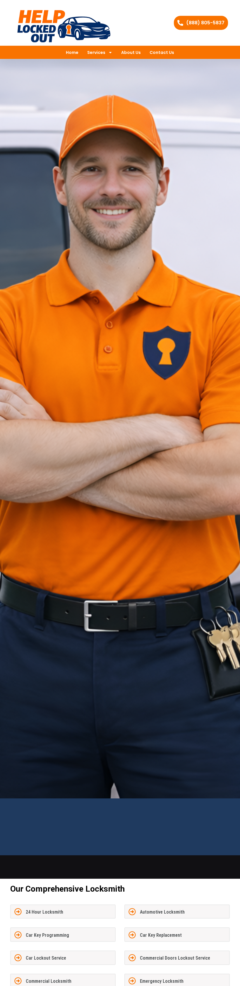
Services (96, 52)
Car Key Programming (47, 935)
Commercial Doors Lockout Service (175, 958)
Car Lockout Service (46, 958)
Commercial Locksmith (48, 981)
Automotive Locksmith (162, 912)
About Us (131, 52)
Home (72, 52)
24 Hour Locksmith (44, 912)
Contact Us (162, 52)
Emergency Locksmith (162, 981)
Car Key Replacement (161, 935)
